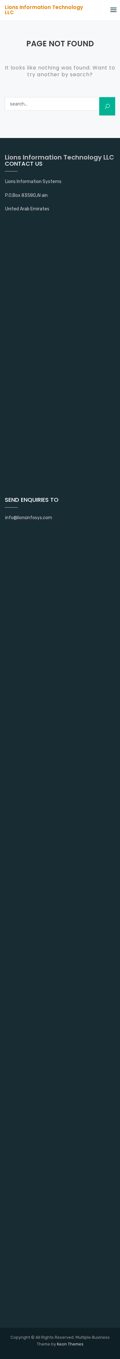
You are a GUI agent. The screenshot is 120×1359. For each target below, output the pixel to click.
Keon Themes (70, 1344)
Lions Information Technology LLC (44, 10)
